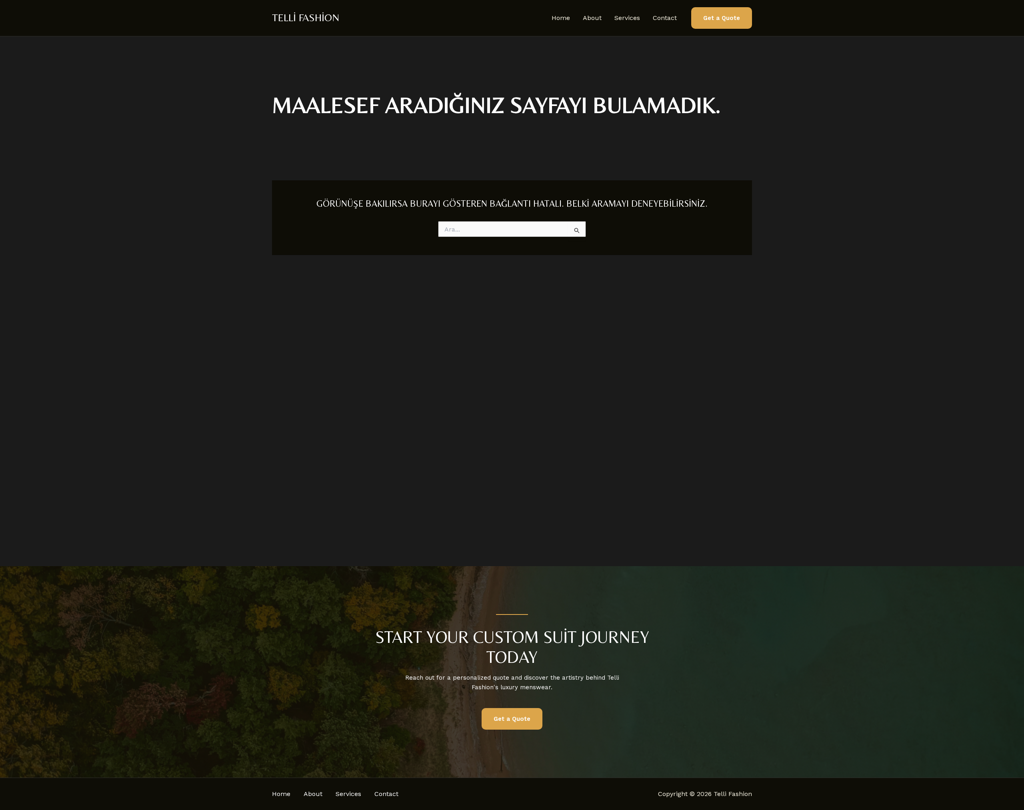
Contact (665, 18)
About (592, 18)
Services (627, 18)
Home (561, 18)
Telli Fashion (305, 18)
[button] (721, 18)
